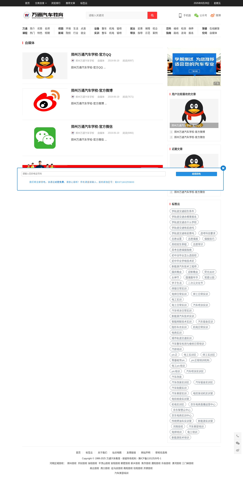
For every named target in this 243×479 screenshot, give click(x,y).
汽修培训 (177, 349)
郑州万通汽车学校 (85, 60)
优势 (39, 28)
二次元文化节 (195, 283)
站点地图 (117, 452)
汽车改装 (177, 376)
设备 (96, 28)
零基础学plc (178, 360)
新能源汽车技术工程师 (184, 266)
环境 (68, 28)
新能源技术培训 (180, 437)
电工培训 (192, 432)
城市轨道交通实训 (182, 338)
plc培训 (176, 371)
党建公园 (209, 277)
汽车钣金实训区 (204, 382)
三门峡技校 (188, 463)
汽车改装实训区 (180, 382)
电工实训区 (190, 354)
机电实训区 (178, 404)
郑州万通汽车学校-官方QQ (91, 54)
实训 (96, 33)
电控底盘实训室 (180, 398)
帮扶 (132, 33)
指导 (140, 33)
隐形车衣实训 (179, 327)
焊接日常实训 (179, 288)
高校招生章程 (179, 244)
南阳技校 (128, 468)
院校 (68, 33)
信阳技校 (138, 468)
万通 (24, 28)
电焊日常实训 (179, 294)
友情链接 (131, 452)
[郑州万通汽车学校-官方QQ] (44, 65)
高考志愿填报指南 (182, 249)
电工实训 (177, 299)
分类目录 (39, 3)
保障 (147, 28)
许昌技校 (166, 463)
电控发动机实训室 (203, 393)
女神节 (175, 277)
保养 (191, 28)
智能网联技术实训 (182, 321)
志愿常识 (198, 244)
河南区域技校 (57, 463)
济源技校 (148, 468)
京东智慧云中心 (182, 409)
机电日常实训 (200, 327)
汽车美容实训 (179, 393)
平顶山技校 (104, 463)
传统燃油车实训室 (182, 421)
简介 (32, 28)
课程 (24, 33)
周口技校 (105, 468)
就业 (83, 33)
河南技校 (178, 426)
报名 (191, 33)
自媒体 (213, 33)
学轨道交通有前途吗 (183, 227)
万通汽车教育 (113, 458)
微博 (218, 15)
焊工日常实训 (200, 294)
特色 (39, 33)
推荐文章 (70, 3)
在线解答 (215, 28)
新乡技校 (135, 463)
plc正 (174, 354)
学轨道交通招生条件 (183, 211)
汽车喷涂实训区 (195, 371)
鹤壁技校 (125, 463)
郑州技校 (71, 463)
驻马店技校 (117, 468)
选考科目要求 (207, 233)
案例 (155, 33)
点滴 (83, 28)
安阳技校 (115, 463)
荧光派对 (209, 271)
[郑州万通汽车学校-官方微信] (44, 138)
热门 (32, 33)
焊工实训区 (209, 354)
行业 (75, 33)
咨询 (183, 33)
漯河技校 (176, 463)
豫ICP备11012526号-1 (149, 458)
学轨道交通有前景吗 (183, 233)
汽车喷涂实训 (200, 305)
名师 (47, 28)
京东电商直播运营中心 (203, 404)
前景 (140, 28)
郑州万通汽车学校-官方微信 (92, 127)
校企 (155, 28)
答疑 (204, 28)
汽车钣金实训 (205, 321)
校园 (60, 28)
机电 (111, 28)
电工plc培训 (178, 365)
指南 (168, 33)
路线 (176, 33)
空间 (204, 33)
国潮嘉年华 (192, 277)
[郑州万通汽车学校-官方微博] (44, 101)
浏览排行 (55, 3)
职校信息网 (161, 452)
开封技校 (82, 463)
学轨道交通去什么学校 (184, 222)
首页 (27, 3)
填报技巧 (209, 238)
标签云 (83, 3)
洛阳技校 (92, 463)
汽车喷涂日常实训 (182, 310)
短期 (47, 33)
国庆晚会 (177, 271)
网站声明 (145, 452)
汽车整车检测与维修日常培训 (188, 343)
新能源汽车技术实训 (183, 316)
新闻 (60, 33)
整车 (104, 28)
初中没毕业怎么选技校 (184, 255)
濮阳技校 (156, 463)
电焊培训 (177, 432)
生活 (75, 28)
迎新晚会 (193, 271)
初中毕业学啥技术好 (183, 260)
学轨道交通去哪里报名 (184, 216)
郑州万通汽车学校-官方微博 (92, 90)
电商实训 (177, 332)
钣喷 (119, 28)
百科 (168, 28)
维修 (176, 28)
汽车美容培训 (196, 426)
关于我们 (102, 452)
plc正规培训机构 (200, 360)
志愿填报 (193, 238)
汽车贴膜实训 (179, 387)
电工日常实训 (179, 305)
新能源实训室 (205, 421)
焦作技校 (146, 463)
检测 (183, 28)
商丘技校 (94, 468)
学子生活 (177, 283)
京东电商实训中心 (182, 415)
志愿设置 (177, 238)
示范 (147, 33)
